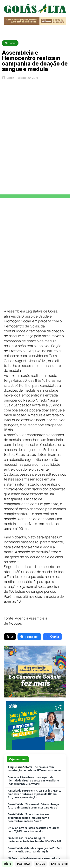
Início (7, 863)
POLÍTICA (23, 863)
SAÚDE (40, 863)
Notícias (10, 43)
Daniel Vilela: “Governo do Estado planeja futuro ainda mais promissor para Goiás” (33, 806)
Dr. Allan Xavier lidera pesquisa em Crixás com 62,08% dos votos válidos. (33, 829)
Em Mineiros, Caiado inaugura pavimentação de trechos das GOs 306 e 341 (34, 839)
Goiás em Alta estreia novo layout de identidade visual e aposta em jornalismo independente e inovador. (33, 781)
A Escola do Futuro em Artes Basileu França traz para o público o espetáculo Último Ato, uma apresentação (34, 794)
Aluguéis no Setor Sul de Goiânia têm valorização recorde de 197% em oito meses (34, 769)
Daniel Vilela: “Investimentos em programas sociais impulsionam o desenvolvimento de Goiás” (28, 818)
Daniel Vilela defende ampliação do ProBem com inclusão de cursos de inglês (35, 850)
